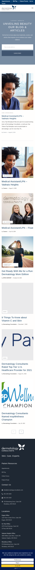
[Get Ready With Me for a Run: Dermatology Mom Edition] (17, 251)
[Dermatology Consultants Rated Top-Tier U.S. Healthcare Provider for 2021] (17, 344)
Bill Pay (15, 1)
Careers (5, 132)
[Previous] (14, 432)
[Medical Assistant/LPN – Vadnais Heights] (17, 91)
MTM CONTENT (7, 278)
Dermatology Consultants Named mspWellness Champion (15, 416)
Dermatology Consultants (10, 324)
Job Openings (7, 112)
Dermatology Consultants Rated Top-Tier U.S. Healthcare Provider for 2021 (17, 367)
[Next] (21, 432)
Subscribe (17, 53)
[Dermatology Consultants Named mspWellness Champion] (17, 394)
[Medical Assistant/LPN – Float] (17, 208)
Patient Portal (24, 1)
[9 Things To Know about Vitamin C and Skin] (17, 298)
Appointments (6, 1)
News (5, 311)
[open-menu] (32, 8)
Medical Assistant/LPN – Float (17, 228)
